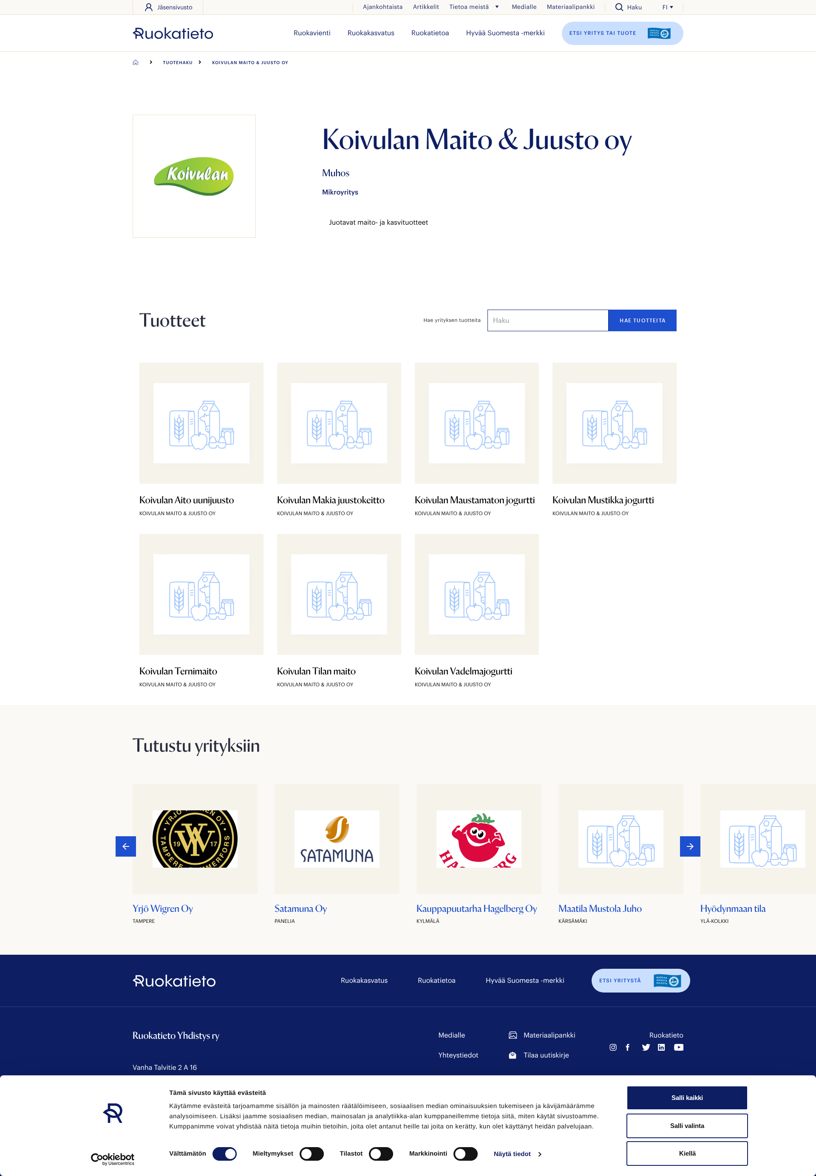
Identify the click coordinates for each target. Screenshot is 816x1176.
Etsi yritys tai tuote (604, 33)
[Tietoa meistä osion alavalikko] (497, 6)
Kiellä (687, 1153)
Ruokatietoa (430, 33)
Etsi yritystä (620, 981)
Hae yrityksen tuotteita (452, 320)
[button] (690, 846)
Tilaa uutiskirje (546, 1055)
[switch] (312, 1154)
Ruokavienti (312, 33)
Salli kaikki (687, 1097)
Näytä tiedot (512, 1154)
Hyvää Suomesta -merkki (505, 33)
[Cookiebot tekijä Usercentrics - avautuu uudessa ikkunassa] (113, 1159)
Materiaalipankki (571, 6)
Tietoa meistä (469, 6)
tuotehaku (178, 62)
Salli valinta (687, 1125)
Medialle (524, 6)
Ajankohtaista (383, 6)
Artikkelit (426, 6)
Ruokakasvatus (371, 33)
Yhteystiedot (459, 1055)
